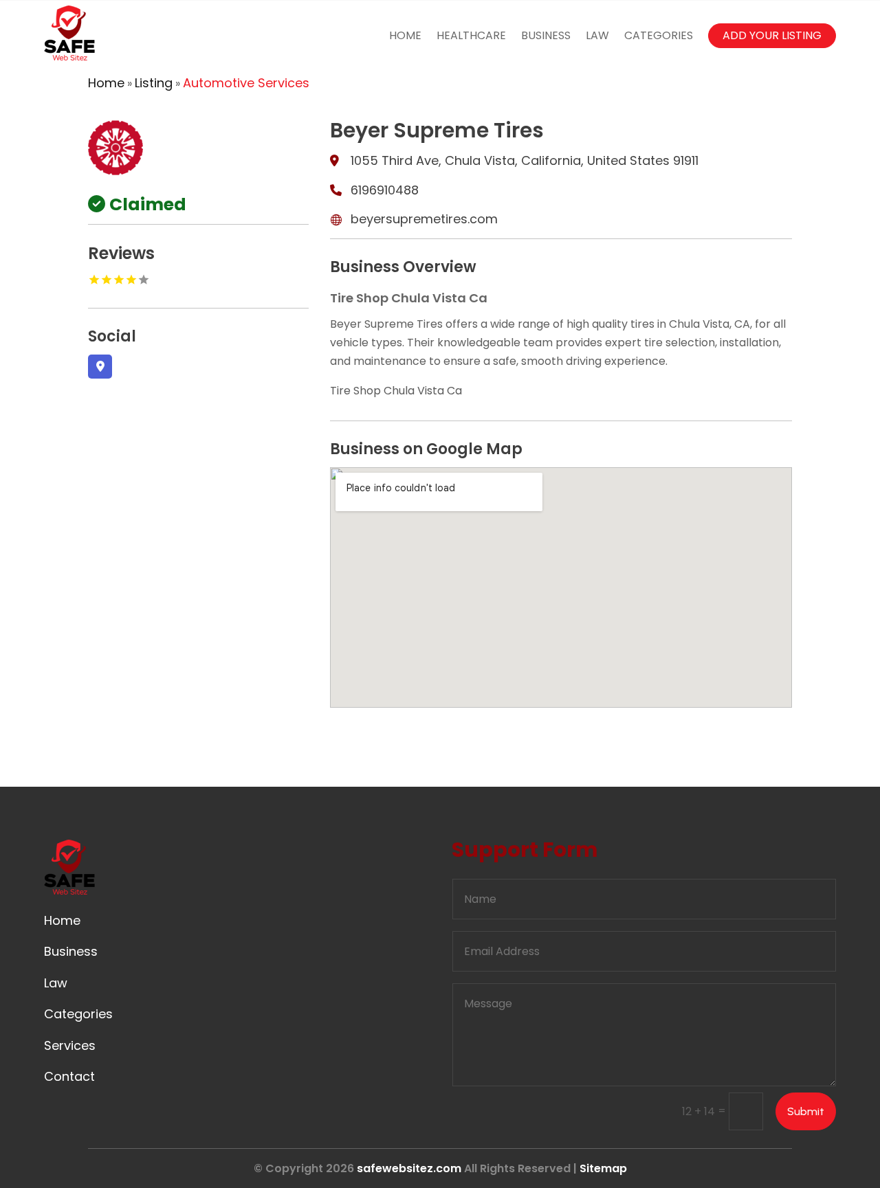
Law (597, 35)
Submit (805, 1111)
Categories (658, 35)
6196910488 (385, 190)
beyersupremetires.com (424, 218)
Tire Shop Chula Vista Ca (396, 391)
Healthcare (471, 35)
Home (405, 35)
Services (70, 1045)
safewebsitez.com (409, 1168)
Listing (154, 82)
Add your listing (772, 35)
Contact (69, 1076)
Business (546, 35)
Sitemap (603, 1168)
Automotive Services (246, 82)
